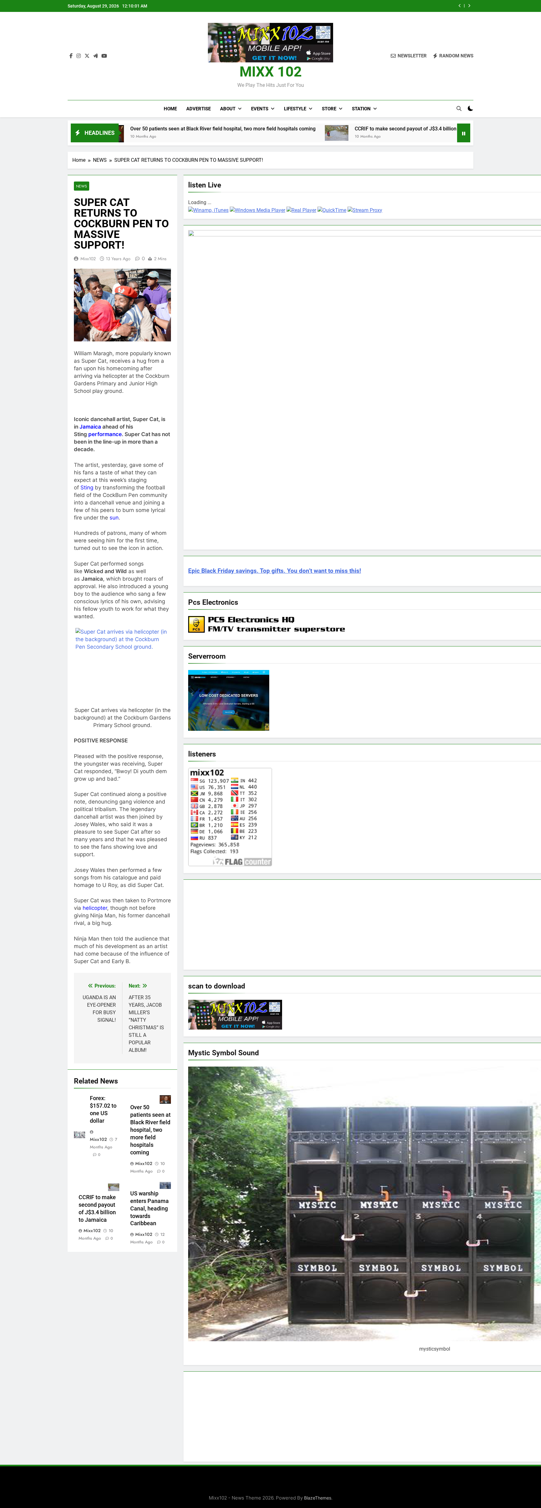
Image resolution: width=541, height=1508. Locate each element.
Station (361, 109)
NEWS (81, 186)
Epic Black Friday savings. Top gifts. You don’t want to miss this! (274, 570)
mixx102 (88, 259)
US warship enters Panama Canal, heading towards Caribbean (149, 1208)
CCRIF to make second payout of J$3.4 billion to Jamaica (382, 5)
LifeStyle (295, 109)
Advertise (198, 109)
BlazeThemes (317, 1497)
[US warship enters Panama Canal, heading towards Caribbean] (428, 132)
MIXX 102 (271, 71)
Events (259, 109)
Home (170, 109)
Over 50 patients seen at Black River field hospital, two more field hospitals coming (145, 129)
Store (329, 109)
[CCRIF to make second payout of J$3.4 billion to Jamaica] (259, 133)
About (227, 109)
